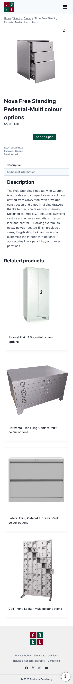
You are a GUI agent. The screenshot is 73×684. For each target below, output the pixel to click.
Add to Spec (44, 137)
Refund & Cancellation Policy (29, 660)
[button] (64, 31)
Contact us (54, 660)
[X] (33, 668)
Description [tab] (14, 165)
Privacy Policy (23, 655)
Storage (19, 151)
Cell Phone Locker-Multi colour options (35, 608)
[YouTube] (46, 668)
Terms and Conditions (46, 655)
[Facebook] (26, 668)
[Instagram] (40, 668)
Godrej (14, 154)
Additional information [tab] (21, 172)
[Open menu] (65, 6)
